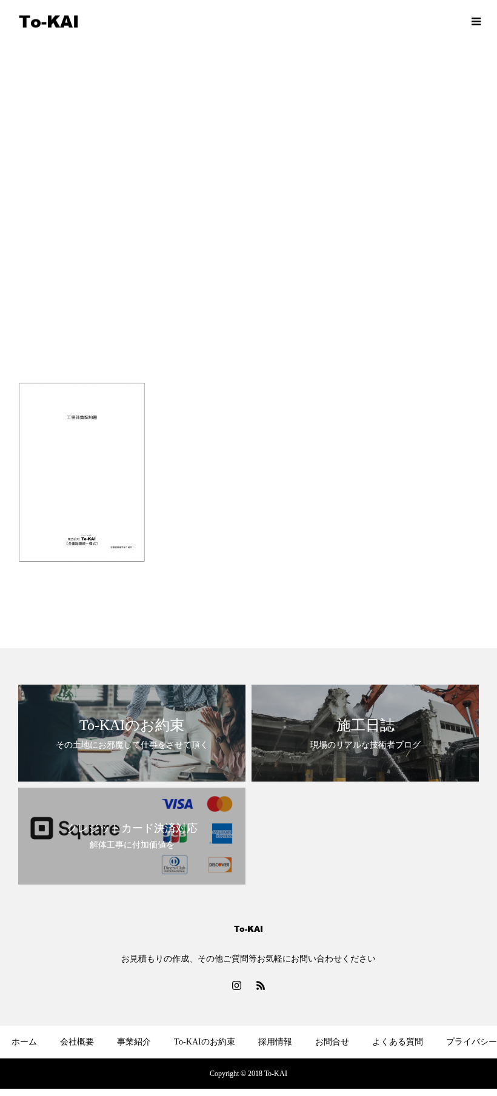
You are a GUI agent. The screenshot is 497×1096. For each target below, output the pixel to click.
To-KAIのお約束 (204, 1041)
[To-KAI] (48, 21)
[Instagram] (236, 985)
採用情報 (275, 1041)
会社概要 (77, 1041)
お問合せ (332, 1041)
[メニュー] (476, 21)
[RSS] (261, 985)
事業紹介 (134, 1041)
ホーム (24, 1041)
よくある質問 (397, 1041)
